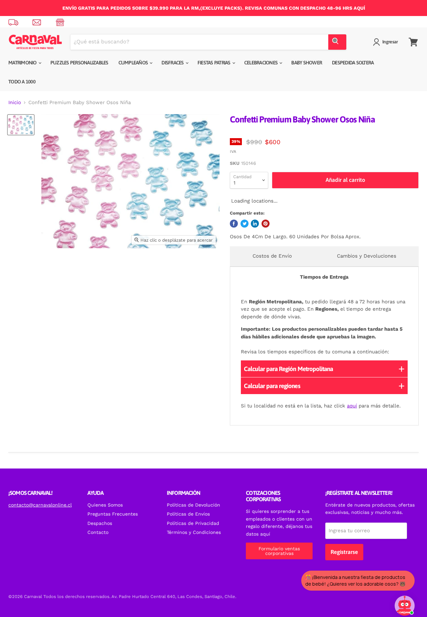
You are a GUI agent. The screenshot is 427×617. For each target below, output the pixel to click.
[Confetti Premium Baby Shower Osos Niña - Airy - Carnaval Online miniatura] (21, 125)
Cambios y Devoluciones (366, 256)
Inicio (14, 102)
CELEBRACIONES (261, 62)
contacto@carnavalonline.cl (40, 505)
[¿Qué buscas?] (337, 42)
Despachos (99, 523)
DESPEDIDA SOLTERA (353, 62)
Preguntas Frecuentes (112, 514)
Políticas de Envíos (188, 514)
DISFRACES (173, 62)
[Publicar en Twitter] (245, 224)
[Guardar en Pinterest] (266, 224)
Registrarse (344, 552)
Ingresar (390, 41)
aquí (352, 406)
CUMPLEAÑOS (133, 62)
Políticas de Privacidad (193, 523)
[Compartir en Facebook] (234, 224)
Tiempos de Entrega (324, 277)
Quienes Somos (105, 505)
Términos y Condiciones (194, 532)
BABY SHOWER (306, 62)
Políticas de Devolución (193, 505)
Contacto (97, 532)
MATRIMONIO (23, 62)
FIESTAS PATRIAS (214, 62)
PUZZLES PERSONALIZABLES (79, 62)
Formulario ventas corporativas (279, 551)
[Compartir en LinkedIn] (255, 224)
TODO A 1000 (21, 81)
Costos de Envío (272, 256)
